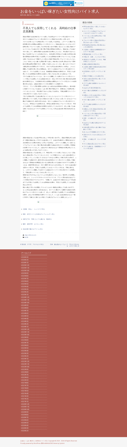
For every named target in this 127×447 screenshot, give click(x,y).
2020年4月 (25, 425)
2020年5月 (25, 423)
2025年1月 (25, 294)
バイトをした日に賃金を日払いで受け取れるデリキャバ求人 (94, 114)
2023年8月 (25, 340)
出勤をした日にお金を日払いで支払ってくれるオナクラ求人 (94, 96)
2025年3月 (25, 289)
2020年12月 (25, 404)
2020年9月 (25, 412)
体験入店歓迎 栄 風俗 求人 (92, 64)
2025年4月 (25, 286)
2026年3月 (25, 257)
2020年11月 (25, 407)
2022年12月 (25, 361)
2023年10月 (25, 335)
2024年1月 (25, 327)
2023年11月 (25, 332)
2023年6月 (25, 345)
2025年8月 (25, 276)
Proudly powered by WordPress (30, 443)
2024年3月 (25, 321)
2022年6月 (25, 377)
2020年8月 (25, 415)
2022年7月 (25, 375)
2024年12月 (25, 297)
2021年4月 (25, 393)
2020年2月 (25, 431)
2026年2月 (25, 260)
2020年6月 (25, 420)
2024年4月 (25, 319)
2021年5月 (25, 391)
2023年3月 (25, 353)
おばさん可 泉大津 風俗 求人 (92, 88)
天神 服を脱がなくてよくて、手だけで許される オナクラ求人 (64, 245)
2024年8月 (25, 308)
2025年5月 (25, 284)
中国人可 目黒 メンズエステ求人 (95, 57)
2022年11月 (25, 364)
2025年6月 (25, 281)
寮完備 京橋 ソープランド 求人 (93, 54)
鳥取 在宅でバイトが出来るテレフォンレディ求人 (39, 214)
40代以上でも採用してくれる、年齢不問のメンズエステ (94, 60)
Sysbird (62, 443)
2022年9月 (25, 369)
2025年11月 (25, 268)
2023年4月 (25, 351)
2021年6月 (25, 388)
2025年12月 (25, 265)
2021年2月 (25, 399)
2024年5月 (25, 316)
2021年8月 (25, 383)
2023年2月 (25, 356)
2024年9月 (25, 305)
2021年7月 (25, 385)
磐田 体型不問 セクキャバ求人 (33, 224)
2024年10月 (25, 302)
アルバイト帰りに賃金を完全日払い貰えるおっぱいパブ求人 (94, 41)
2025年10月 (25, 270)
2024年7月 (25, 311)
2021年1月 (25, 401)
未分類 (26, 237)
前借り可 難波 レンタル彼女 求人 (94, 76)
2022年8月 (25, 372)
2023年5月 (25, 348)
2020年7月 (25, 417)
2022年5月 (25, 380)
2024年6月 (25, 313)
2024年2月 (25, 324)
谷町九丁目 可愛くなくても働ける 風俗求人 (37, 219)
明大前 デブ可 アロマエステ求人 (33, 244)
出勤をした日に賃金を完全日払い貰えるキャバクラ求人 (94, 110)
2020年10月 (25, 409)
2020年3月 (25, 428)
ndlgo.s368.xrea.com (30, 235)
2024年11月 (25, 300)
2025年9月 (25, 273)
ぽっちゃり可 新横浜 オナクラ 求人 (94, 132)
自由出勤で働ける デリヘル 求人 (33, 229)
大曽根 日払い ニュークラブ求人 (34, 209)
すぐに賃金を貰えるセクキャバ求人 (95, 144)
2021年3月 (25, 396)
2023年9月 (25, 337)
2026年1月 (25, 262)
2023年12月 (25, 329)
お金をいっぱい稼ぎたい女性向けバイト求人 (59, 11)
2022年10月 (25, 367)
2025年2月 (25, 292)
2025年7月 (25, 278)
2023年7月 (25, 343)
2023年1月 (25, 359)
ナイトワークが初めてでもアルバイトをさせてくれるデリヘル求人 (94, 32)
